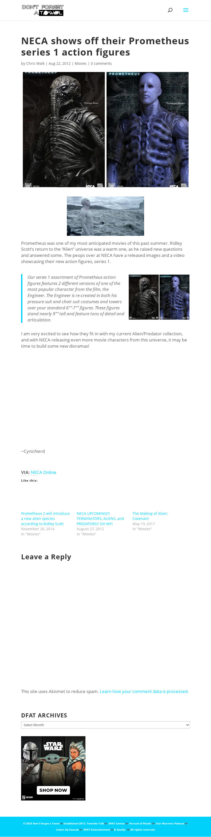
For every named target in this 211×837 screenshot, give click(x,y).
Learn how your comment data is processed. (144, 691)
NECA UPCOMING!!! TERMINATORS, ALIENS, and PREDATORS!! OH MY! (100, 518)
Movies (81, 63)
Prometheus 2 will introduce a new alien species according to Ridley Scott (45, 518)
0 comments (101, 63)
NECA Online (43, 472)
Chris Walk (35, 63)
